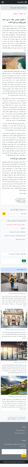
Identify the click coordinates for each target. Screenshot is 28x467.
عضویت (23, 455)
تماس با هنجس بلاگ (19, 433)
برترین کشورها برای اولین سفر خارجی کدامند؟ (17, 293)
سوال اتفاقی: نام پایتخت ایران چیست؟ (17, 254)
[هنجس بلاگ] (22, 2)
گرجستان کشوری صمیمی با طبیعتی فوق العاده (17, 396)
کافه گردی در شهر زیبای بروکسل (20, 362)
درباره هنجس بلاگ (20, 430)
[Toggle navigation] (3, 2)
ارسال (24, 261)
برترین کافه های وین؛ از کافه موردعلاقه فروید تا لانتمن (15, 329)
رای (4, 213)
